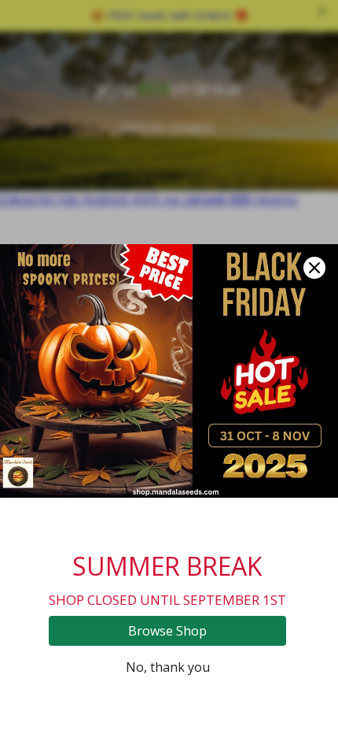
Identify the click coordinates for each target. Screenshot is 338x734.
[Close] (314, 268)
